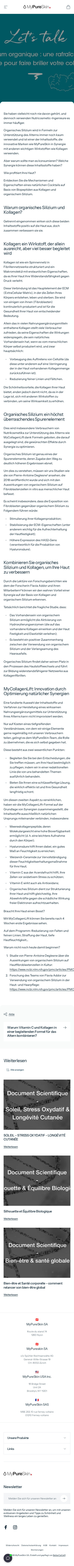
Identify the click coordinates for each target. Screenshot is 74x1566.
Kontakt (52, 1545)
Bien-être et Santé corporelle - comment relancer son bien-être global (33, 1285)
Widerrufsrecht (12, 1545)
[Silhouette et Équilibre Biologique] (37, 1181)
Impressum (63, 1545)
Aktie (12, 1014)
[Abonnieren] (64, 1498)
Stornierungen (37, 1550)
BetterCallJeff (59, 1555)
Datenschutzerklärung (31, 1545)
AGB (45, 1545)
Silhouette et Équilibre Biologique (28, 1211)
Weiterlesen (11, 1146)
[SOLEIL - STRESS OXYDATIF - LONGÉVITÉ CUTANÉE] (37, 1105)
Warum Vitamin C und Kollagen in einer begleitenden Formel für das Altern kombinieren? (32, 1032)
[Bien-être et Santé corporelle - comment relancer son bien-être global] (37, 1253)
